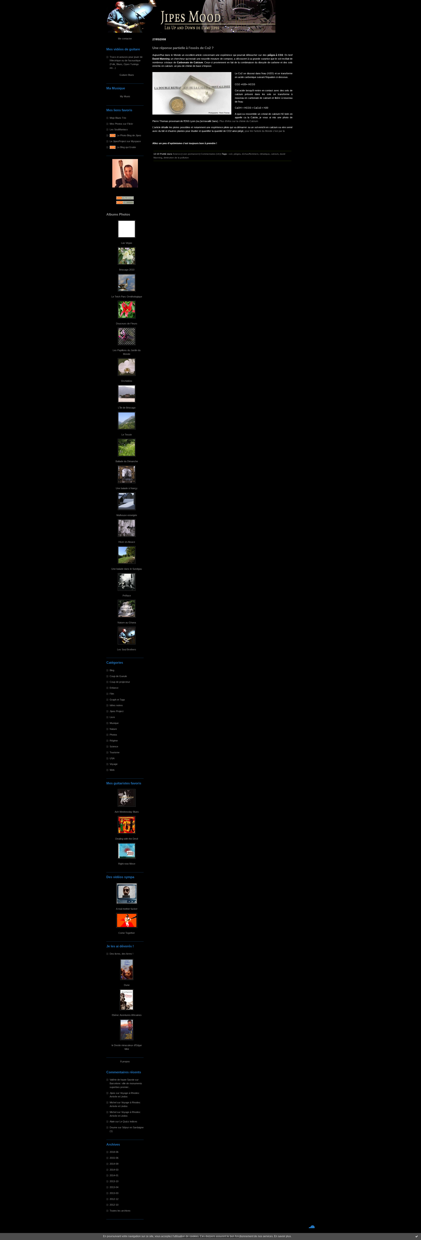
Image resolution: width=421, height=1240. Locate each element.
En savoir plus (282, 1236)
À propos (125, 1061)
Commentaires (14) (210, 154)
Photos (113, 734)
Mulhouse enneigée (126, 515)
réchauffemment (250, 154)
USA (112, 758)
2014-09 (114, 1163)
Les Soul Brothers (126, 649)
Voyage (114, 764)
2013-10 (114, 1181)
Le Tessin (126, 434)
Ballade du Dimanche (127, 461)
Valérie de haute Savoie (122, 1079)
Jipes (112, 1093)
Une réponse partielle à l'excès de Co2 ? (183, 48)
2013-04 (114, 1187)
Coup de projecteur (120, 682)
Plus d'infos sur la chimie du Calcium (238, 121)
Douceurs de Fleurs (126, 323)
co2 (230, 154)
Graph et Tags (117, 699)
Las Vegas (126, 243)
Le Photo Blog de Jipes (129, 135)
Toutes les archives (120, 1210)
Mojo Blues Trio (118, 118)
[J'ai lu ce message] (416, 1236)
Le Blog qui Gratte (126, 147)
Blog (112, 670)
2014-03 (114, 1169)
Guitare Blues (127, 75)
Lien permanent (191, 154)
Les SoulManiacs (119, 129)
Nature (113, 729)
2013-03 (114, 1193)
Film (112, 693)
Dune (127, 985)
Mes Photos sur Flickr (121, 123)
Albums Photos (118, 214)
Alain (112, 1121)
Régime (114, 740)
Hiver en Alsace (126, 542)
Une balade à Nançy (126, 488)
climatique (265, 154)
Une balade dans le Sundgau (126, 569)
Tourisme (115, 752)
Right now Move (126, 863)
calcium (274, 154)
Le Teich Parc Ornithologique (126, 296)
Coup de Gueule (118, 676)
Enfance (114, 687)
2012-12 (114, 1199)
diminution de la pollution (176, 157)
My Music (125, 96)
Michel (113, 1102)
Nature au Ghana (127, 622)
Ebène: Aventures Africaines (127, 1015)
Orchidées (126, 381)
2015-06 (114, 1158)
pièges (237, 154)
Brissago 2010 (126, 269)
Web (112, 770)
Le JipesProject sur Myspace (125, 141)
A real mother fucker (126, 908)
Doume (113, 1127)
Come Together (126, 933)
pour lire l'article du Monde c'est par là (265, 131)
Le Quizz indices (128, 1121)
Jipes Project (116, 711)
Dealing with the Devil (126, 838)
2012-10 (114, 1204)
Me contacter (125, 38)
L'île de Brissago (127, 407)
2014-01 (114, 1175)
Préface (127, 595)
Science (114, 746)
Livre (112, 717)
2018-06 (114, 1152)
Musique (114, 723)
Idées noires (116, 705)
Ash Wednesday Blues (127, 811)
